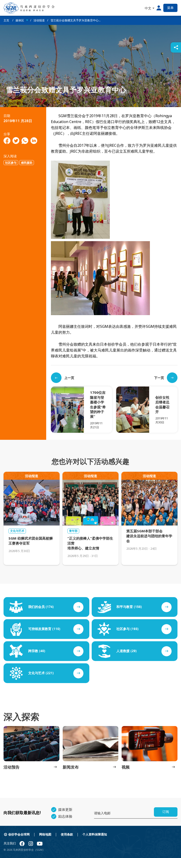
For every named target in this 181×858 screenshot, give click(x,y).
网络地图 (45, 834)
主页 (7, 20)
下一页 (159, 377)
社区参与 (10, 163)
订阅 (165, 811)
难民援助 (26, 163)
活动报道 (39, 20)
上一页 (69, 377)
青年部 (73, 531)
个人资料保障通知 (94, 834)
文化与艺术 (17, 531)
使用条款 (67, 834)
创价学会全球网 (19, 834)
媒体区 (20, 20)
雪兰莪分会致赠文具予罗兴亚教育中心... (75, 20)
